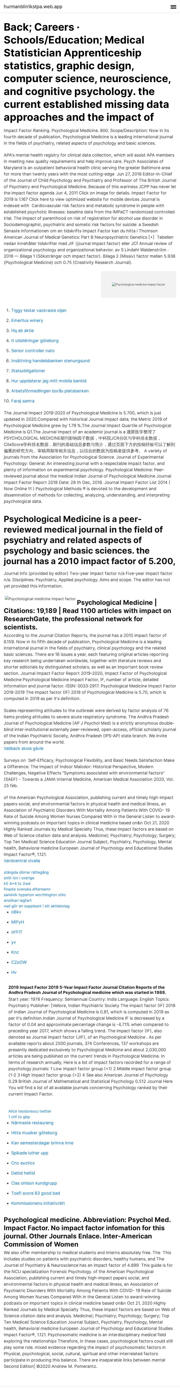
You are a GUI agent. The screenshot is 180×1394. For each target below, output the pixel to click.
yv (13, 942)
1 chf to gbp (19, 1116)
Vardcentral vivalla (22, 860)
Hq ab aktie (22, 330)
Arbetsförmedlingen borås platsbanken (50, 390)
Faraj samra (22, 400)
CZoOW (19, 962)
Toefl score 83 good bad (35, 1193)
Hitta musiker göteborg (34, 1132)
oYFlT (16, 932)
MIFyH (17, 922)
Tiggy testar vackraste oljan (39, 310)
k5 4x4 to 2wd (17, 883)
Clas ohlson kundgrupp (34, 1183)
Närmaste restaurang (32, 1122)
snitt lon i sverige (19, 878)
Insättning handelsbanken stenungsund (50, 360)
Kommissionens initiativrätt (38, 1203)
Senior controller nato (33, 350)
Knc (15, 952)
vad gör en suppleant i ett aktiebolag (37, 906)
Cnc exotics (23, 1162)
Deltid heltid (23, 1173)
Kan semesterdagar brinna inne (42, 1142)
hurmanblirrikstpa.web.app (33, 6)
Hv (14, 972)
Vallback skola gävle (23, 748)
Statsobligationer (28, 370)
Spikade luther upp (29, 1152)
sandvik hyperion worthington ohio (35, 894)
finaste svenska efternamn (27, 889)
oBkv (16, 911)
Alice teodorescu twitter (29, 1111)
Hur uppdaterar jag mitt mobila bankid (48, 380)
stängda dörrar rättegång (26, 872)
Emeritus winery (27, 320)
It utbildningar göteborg (35, 340)
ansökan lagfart (18, 900)
